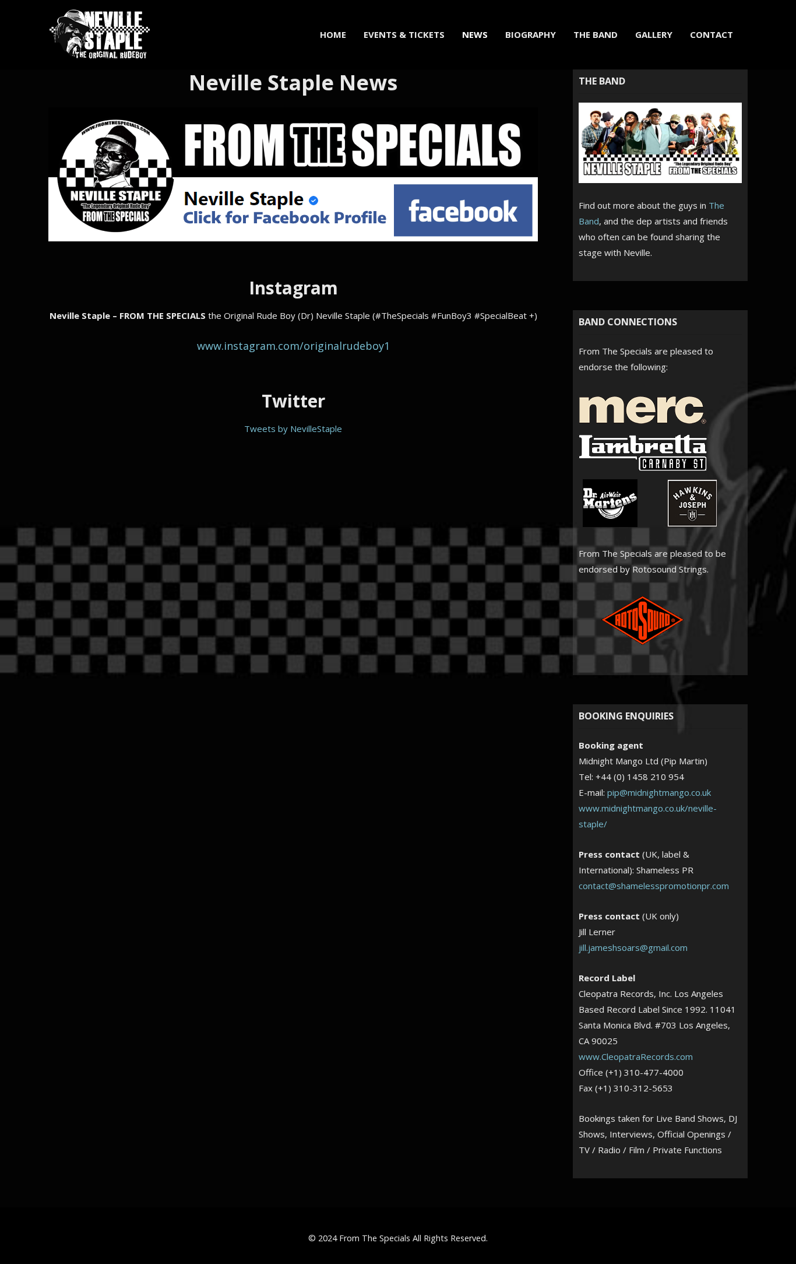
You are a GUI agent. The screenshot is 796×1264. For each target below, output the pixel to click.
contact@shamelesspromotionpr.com (654, 885)
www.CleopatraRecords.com (636, 1056)
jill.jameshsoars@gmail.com (633, 947)
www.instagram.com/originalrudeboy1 (293, 346)
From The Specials (374, 1238)
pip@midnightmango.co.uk (659, 792)
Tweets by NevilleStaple (293, 428)
